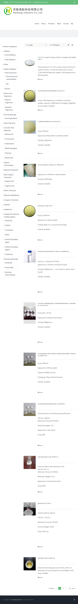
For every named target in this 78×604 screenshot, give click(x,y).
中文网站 (5, 2)
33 (70, 588)
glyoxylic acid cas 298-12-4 (46, 558)
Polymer (7, 205)
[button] (72, 23)
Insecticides (9, 267)
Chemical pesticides (11, 259)
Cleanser (8, 153)
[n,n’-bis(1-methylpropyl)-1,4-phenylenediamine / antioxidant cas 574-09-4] (30, 313)
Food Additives (10, 55)
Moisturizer (9, 134)
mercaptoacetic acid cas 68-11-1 (48, 457)
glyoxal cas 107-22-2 (44, 503)
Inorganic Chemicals (11, 200)
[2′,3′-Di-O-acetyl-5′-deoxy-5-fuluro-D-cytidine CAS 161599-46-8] (30, 62)
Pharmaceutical (10, 73)
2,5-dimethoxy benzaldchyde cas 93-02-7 (51, 91)
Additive (7, 51)
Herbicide (8, 263)
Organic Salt (9, 181)
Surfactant (9, 254)
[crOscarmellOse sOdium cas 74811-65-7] (30, 170)
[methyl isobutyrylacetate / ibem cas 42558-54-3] (30, 256)
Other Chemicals (10, 190)
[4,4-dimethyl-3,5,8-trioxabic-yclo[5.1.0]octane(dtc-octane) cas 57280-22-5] (30, 359)
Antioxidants (9, 144)
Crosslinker (9, 230)
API (7, 84)
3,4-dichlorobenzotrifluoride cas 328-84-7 (51, 404)
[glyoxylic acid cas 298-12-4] (30, 563)
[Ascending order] (46, 45)
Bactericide (9, 158)
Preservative (9, 139)
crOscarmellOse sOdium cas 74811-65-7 (51, 165)
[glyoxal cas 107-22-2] (30, 508)
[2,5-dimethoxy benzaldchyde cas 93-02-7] (30, 96)
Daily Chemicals (9, 123)
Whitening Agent (11, 148)
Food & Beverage (10, 115)
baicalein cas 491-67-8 (45, 206)
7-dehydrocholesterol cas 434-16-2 (49, 121)
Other (6, 64)
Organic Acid (9, 186)
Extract (7, 89)
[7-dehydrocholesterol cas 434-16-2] (30, 127)
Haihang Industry (17, 599)
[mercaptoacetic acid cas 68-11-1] (30, 462)
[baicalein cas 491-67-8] (30, 211)
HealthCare (8, 209)
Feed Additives (10, 60)
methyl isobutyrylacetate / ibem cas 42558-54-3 (53, 251)
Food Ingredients (11, 118)
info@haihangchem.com (41, 2)
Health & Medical (10, 69)
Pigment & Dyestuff (11, 170)
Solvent (7, 225)
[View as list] (72, 45)
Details (41, 79)
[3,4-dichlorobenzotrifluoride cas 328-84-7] (30, 409)
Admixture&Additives (11, 195)
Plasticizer (8, 221)
